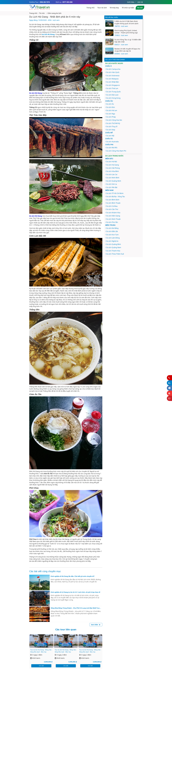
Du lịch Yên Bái (111, 187)
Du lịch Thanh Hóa (113, 251)
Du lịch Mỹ (110, 136)
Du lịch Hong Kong (113, 98)
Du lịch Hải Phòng (113, 168)
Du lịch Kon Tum (112, 235)
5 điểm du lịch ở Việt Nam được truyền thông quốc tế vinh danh (126, 22)
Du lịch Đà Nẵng (112, 228)
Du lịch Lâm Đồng (113, 238)
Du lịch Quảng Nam (113, 247)
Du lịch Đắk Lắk (112, 231)
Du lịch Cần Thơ (112, 209)
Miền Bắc (109, 158)
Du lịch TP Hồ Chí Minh (114, 193)
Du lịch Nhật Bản (112, 82)
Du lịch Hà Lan (111, 110)
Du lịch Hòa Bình (112, 171)
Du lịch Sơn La (111, 184)
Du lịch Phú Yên (112, 222)
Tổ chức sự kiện (128, 8)
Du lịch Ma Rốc (111, 147)
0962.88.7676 (45, 2)
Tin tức (140, 8)
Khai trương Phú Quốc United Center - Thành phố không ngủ (126, 31)
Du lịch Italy (110, 130)
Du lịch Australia (112, 142)
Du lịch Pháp (111, 117)
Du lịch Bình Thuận (113, 203)
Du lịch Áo (110, 104)
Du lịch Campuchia (113, 69)
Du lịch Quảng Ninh (113, 181)
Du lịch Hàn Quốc (112, 72)
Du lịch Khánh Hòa (113, 213)
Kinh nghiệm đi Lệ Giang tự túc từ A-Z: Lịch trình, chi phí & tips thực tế (75, 592)
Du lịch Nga (110, 114)
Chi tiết (41, 666)
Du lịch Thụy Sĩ (111, 126)
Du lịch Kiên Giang (113, 216)
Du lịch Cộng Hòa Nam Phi (116, 151)
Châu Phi (109, 144)
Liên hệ (140, 2)
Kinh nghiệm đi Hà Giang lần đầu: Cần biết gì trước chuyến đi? (72, 576)
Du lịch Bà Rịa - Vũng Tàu (115, 196)
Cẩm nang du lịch (54, 13)
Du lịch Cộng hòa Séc (114, 120)
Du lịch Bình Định (112, 200)
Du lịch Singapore (113, 85)
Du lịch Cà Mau (112, 206)
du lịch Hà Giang (48, 34)
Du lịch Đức (110, 107)
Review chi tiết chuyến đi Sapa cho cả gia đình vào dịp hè (127, 50)
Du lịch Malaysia (112, 79)
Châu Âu (109, 101)
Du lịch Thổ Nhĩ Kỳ (113, 123)
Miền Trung (110, 225)
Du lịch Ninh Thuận (113, 219)
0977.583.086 (67, 2)
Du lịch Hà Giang (112, 165)
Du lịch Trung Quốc (113, 92)
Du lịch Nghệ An (112, 241)
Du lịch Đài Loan (112, 95)
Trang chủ (90, 8)
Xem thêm (95, 625)
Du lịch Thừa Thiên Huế (115, 254)
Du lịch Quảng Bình (113, 244)
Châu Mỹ (109, 133)
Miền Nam (109, 190)
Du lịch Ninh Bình (112, 178)
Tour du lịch (102, 8)
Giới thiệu (130, 2)
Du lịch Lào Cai (111, 174)
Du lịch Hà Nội (111, 161)
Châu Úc (109, 139)
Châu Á (108, 66)
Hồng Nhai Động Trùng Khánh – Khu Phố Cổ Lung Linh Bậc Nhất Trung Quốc (75, 608)
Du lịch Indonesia (112, 75)
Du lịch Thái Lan (112, 88)
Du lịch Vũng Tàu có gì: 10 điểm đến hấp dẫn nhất (127, 41)
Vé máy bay (114, 8)
